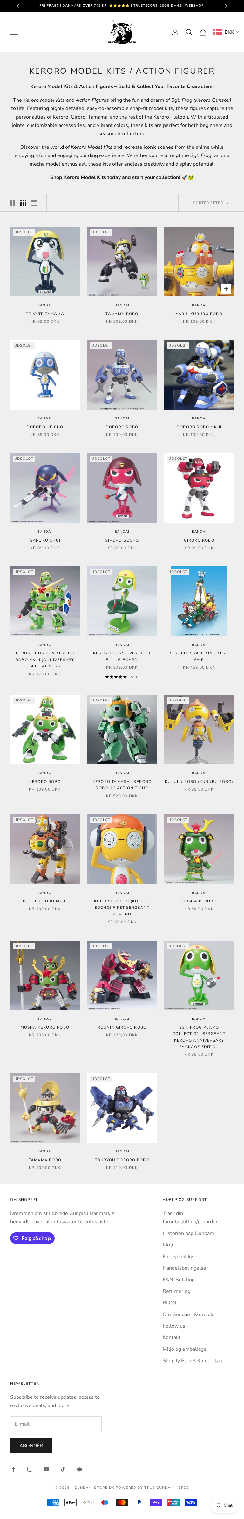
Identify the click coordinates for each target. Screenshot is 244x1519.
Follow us (174, 1325)
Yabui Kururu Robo (199, 313)
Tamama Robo (121, 313)
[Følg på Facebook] (13, 1469)
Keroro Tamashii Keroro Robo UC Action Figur (122, 785)
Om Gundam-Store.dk (188, 1314)
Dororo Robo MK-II (199, 427)
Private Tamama (45, 313)
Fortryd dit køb (179, 1256)
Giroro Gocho (122, 540)
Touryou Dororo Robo (122, 1160)
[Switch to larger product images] (12, 202)
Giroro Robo (199, 540)
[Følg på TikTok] (63, 1469)
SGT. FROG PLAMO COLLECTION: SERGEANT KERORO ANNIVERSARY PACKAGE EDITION (199, 1037)
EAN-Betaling (179, 1279)
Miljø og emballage (185, 1349)
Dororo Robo (122, 427)
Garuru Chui (45, 540)
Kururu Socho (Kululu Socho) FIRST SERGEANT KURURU (122, 908)
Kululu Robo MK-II (45, 901)
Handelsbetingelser (185, 1268)
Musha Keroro (198, 901)
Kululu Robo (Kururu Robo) (199, 781)
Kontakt (171, 1337)
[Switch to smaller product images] (23, 202)
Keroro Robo (45, 781)
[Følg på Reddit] (79, 1469)
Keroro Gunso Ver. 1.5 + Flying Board (122, 656)
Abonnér (31, 1445)
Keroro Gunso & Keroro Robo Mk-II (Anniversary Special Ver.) (45, 660)
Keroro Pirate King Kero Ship (199, 656)
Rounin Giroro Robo (122, 1027)
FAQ (168, 1244)
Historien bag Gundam (188, 1233)
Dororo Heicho (45, 427)
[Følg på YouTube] (46, 1469)
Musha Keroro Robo (45, 1027)
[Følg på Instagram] (30, 1469)
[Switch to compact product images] (34, 202)
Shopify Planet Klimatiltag (192, 1360)
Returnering (176, 1291)
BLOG (169, 1302)
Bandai (44, 305)
